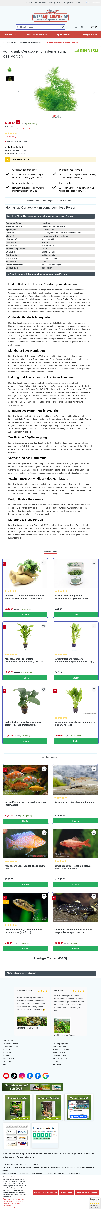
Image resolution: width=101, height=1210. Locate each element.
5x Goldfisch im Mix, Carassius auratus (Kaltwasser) (25, 803)
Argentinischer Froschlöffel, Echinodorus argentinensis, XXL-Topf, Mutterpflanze (25, 660)
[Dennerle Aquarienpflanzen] (86, 55)
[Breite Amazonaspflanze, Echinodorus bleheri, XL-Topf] (76, 700)
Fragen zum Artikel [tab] (64, 201)
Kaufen (25, 614)
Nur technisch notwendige (45, 1192)
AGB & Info (64, 1154)
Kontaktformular (60, 1058)
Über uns (6, 1056)
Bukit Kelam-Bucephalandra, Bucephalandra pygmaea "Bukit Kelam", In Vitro (72, 597)
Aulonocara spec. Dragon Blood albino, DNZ (25, 867)
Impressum (77, 1154)
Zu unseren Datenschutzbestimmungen (12, 1207)
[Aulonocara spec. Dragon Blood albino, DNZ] (25, 843)
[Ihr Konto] (82, 26)
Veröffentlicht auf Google (26, 1028)
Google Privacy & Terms (12, 1203)
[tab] (33, 201)
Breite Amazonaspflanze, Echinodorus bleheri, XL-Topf (75, 723)
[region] (50, 92)
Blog (4, 1064)
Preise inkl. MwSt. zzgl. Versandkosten (20, 129)
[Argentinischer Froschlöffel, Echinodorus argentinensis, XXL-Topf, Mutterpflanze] (25, 636)
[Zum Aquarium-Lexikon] (17, 1107)
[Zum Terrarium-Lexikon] (48, 1107)
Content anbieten (60, 1056)
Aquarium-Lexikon (10, 1044)
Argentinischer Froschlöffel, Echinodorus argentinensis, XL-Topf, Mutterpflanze (74, 660)
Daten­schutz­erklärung (13, 1154)
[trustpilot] (45, 1133)
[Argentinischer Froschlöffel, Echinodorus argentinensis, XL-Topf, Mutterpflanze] (76, 636)
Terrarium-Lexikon (10, 1047)
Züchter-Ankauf (59, 1053)
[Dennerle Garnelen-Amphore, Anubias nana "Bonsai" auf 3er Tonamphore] (25, 573)
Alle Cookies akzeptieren (87, 1192)
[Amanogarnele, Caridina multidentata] (75, 780)
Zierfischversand (60, 1047)
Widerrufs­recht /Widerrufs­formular (42, 1154)
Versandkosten (9, 1058)
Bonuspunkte (8, 1053)
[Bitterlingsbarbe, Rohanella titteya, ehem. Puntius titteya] (75, 843)
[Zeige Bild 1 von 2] (54, 116)
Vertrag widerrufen (25, 1157)
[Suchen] (62, 27)
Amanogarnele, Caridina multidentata (74, 802)
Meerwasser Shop (61, 1050)
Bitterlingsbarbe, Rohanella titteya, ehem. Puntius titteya (72, 867)
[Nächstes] (94, 92)
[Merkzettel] (76, 26)
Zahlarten (6, 1061)
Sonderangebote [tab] (49, 757)
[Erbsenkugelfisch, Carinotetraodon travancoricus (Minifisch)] (25, 907)
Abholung (57, 1064)
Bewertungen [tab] (47, 201)
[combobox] (38, 27)
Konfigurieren (66, 1192)
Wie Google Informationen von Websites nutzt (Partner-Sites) (13, 1200)
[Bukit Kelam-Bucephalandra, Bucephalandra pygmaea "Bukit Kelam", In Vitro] (76, 573)
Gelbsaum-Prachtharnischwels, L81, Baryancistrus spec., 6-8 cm (73, 931)
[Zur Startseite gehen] (50, 15)
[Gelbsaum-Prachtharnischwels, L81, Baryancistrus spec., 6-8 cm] (75, 907)
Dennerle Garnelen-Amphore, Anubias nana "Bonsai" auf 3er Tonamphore (25, 597)
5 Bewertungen (11, 136)
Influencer (57, 1061)
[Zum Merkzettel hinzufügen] (43, 562)
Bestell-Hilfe (7, 1050)
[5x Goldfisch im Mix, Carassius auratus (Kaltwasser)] (25, 780)
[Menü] (5, 26)
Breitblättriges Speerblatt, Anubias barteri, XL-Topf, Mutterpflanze (23, 723)
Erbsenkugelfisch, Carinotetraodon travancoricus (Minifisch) (23, 931)
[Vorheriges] (18, 92)
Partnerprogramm (60, 1044)
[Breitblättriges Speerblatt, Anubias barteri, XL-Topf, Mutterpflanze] (25, 700)
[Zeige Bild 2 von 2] (58, 116)
